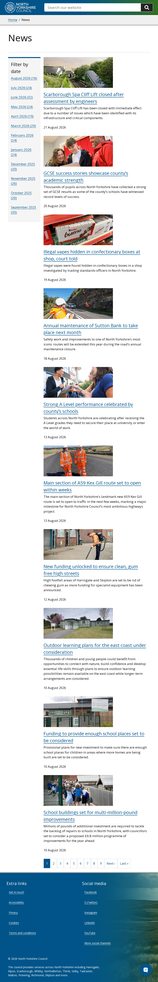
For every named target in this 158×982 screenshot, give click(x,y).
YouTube (89, 933)
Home (12, 19)
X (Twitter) (90, 902)
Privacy (13, 912)
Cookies (14, 923)
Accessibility (16, 902)
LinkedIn (89, 923)
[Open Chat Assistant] (146, 970)
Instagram (90, 912)
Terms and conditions (22, 933)
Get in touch (16, 892)
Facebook (90, 892)
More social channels (97, 943)
